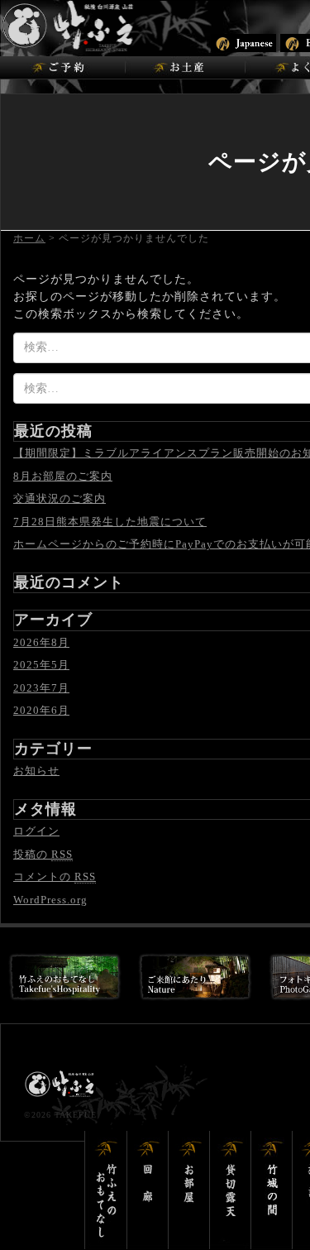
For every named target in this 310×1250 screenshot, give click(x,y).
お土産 (185, 67)
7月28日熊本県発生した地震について (110, 521)
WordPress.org (50, 899)
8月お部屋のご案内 (62, 476)
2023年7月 (41, 688)
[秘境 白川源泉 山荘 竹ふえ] (111, 25)
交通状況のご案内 (59, 498)
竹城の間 (272, 1190)
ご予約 (62, 67)
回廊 (148, 1190)
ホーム (29, 238)
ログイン (36, 831)
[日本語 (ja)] (243, 42)
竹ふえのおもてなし (105, 1190)
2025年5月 (41, 665)
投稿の (43, 854)
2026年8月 (41, 642)
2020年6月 (41, 710)
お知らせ (36, 770)
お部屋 (189, 1190)
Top (295, 1235)
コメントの (54, 876)
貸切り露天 (230, 1190)
